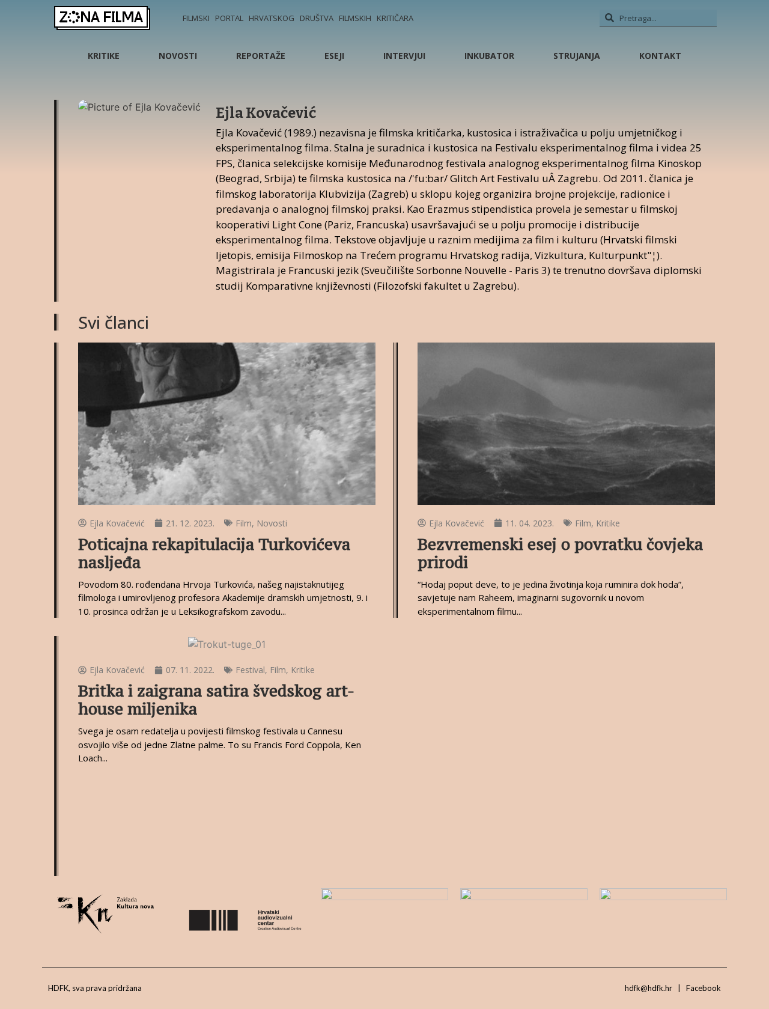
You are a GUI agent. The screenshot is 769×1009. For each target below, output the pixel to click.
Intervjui (404, 55)
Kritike (104, 55)
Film (244, 523)
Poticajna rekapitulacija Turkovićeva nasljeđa (214, 553)
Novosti (178, 55)
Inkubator (489, 55)
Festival (250, 669)
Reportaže (260, 55)
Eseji (334, 55)
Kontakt (660, 55)
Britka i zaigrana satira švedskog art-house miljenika (216, 700)
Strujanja (576, 55)
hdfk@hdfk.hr (648, 988)
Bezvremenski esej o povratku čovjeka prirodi (560, 553)
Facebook (703, 988)
